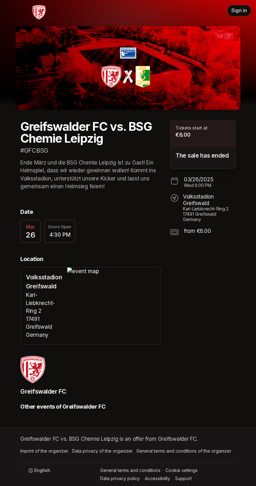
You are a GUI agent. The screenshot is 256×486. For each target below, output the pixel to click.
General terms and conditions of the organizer (183, 451)
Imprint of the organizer (44, 451)
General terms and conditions (130, 470)
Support (183, 478)
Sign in (239, 10)
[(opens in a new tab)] (113, 272)
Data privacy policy (120, 478)
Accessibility (157, 478)
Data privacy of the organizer (102, 451)
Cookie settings (181, 470)
